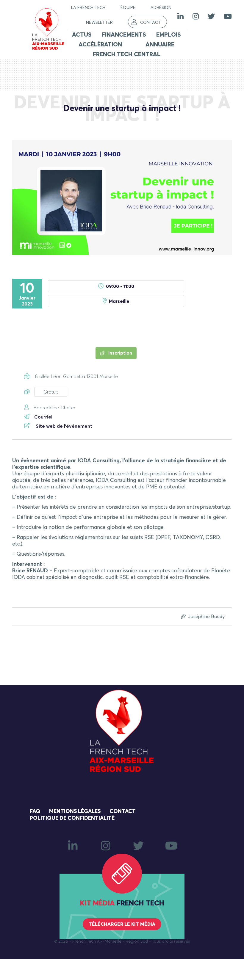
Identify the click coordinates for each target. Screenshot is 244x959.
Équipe (128, 8)
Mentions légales (75, 811)
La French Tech (88, 8)
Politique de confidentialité (72, 818)
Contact (150, 23)
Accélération (100, 45)
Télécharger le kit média (122, 924)
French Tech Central (126, 54)
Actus (82, 35)
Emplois (168, 35)
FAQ (35, 811)
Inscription (119, 353)
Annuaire (160, 45)
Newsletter (99, 23)
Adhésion (161, 8)
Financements (124, 35)
